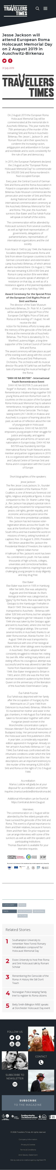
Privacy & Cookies (28, 1145)
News (22, 905)
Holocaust (25, 911)
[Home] (19, 11)
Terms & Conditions (28, 1150)
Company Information (28, 1139)
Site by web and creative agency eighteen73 (28, 1160)
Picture (23, 916)
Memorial (39, 911)
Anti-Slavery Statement (28, 1155)
